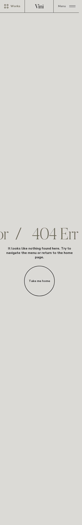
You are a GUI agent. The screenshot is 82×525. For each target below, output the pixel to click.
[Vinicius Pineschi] (39, 6)
